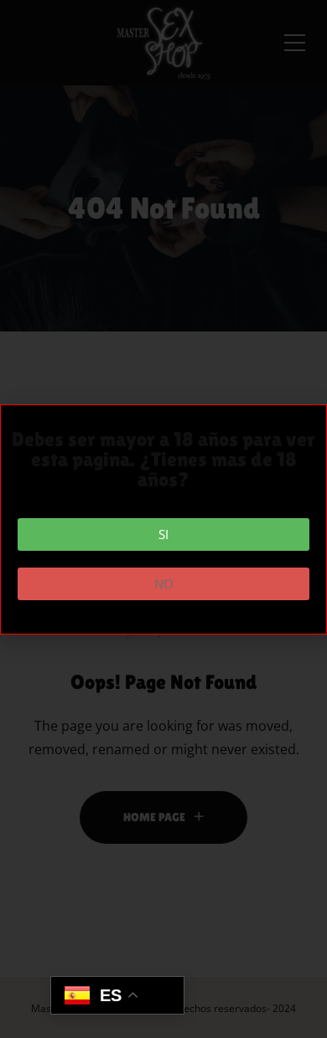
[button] (163, 534)
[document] (163, 519)
